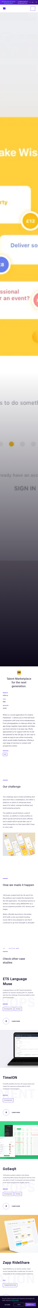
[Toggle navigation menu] (33, 8)
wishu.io (5, 695)
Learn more (16, 1021)
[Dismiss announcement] (36, 2)
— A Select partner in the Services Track (15, 2)
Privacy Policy (15, 1300)
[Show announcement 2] (33, 2)
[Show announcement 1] (32, 2)
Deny (19, 1304)
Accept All (30, 1304)
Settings (7, 1304)
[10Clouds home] (10, 8)
